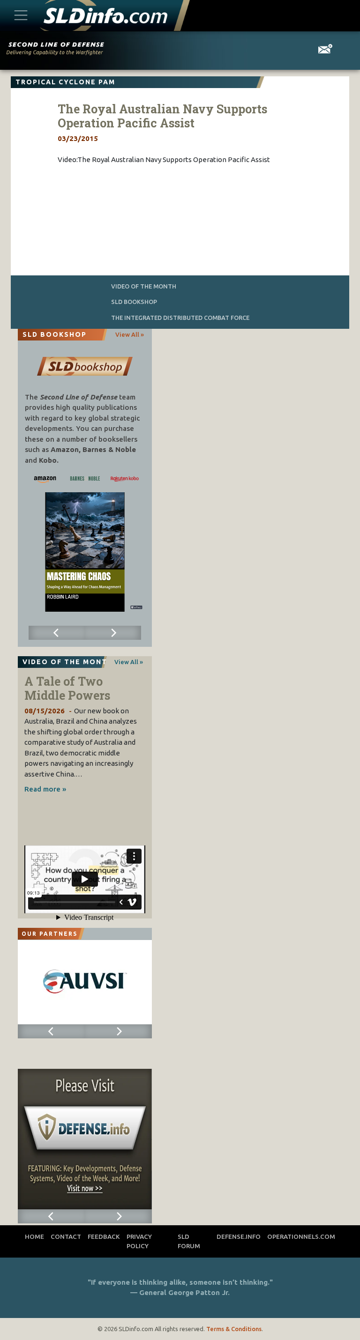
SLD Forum (189, 1241)
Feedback (104, 1236)
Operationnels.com (301, 1236)
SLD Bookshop (134, 301)
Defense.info (239, 1236)
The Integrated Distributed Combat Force (180, 317)
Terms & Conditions (234, 1328)
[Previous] (57, 633)
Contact (66, 1236)
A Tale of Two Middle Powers (67, 688)
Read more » (45, 789)
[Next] (113, 633)
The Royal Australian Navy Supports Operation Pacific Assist (162, 116)
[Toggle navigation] (20, 15)
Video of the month (143, 286)
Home (34, 1236)
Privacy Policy (139, 1241)
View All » (129, 334)
